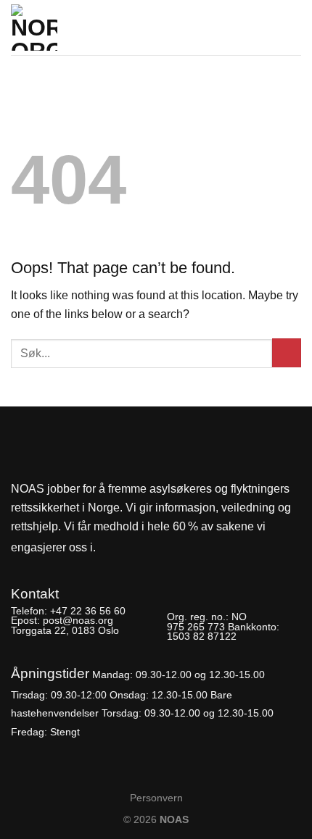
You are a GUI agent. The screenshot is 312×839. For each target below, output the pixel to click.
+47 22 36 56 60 (88, 611)
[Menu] (292, 23)
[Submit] (286, 352)
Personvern (156, 797)
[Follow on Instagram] (135, 548)
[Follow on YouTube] (160, 548)
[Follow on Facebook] (111, 548)
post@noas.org (78, 620)
